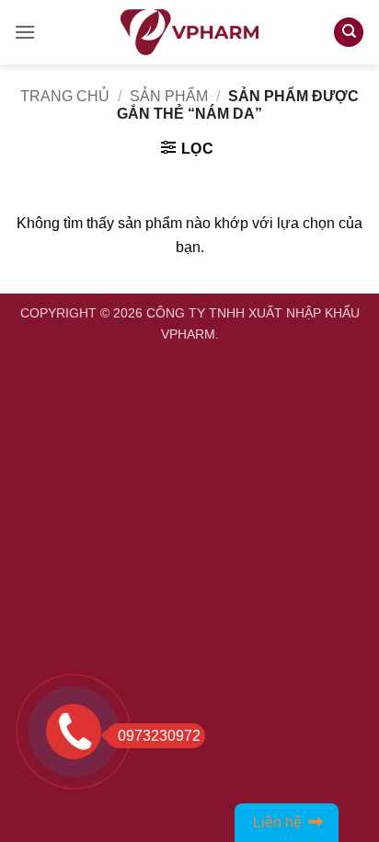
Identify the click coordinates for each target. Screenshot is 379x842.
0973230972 (159, 736)
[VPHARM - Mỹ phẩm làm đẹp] (189, 32)
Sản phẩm (169, 96)
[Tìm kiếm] (348, 32)
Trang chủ (64, 96)
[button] (25, 31)
